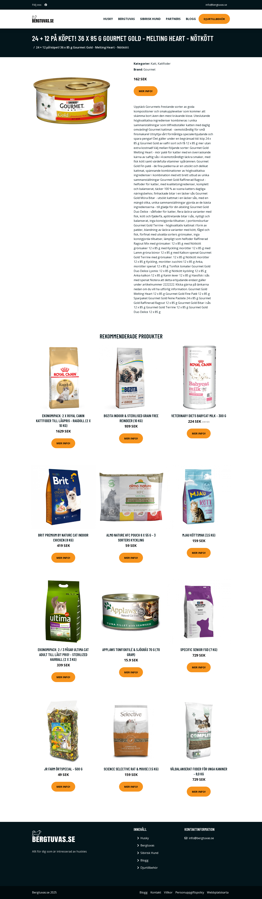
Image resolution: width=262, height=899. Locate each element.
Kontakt (155, 892)
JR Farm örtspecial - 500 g (63, 769)
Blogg (191, 19)
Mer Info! (145, 91)
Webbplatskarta (217, 892)
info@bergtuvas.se (216, 4)
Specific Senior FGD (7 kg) (198, 649)
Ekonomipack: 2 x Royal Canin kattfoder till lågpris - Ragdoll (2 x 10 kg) (63, 420)
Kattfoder (164, 64)
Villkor (168, 892)
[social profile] (45, 4)
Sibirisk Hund (150, 19)
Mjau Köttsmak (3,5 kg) (198, 535)
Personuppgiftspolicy (189, 892)
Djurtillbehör (214, 19)
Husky (108, 19)
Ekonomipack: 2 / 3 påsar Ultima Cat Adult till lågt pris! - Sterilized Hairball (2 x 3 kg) (63, 654)
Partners (173, 19)
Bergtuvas (126, 19)
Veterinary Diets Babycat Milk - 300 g (198, 415)
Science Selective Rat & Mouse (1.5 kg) (131, 769)
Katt (153, 64)
